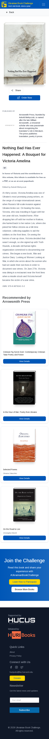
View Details (24, 361)
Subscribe (24, 710)
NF (5, 168)
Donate (17, 678)
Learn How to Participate (25, 582)
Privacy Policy (16, 656)
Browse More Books (24, 589)
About (12, 652)
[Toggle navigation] (43, 4)
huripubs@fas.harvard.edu (21, 672)
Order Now (27, 98)
